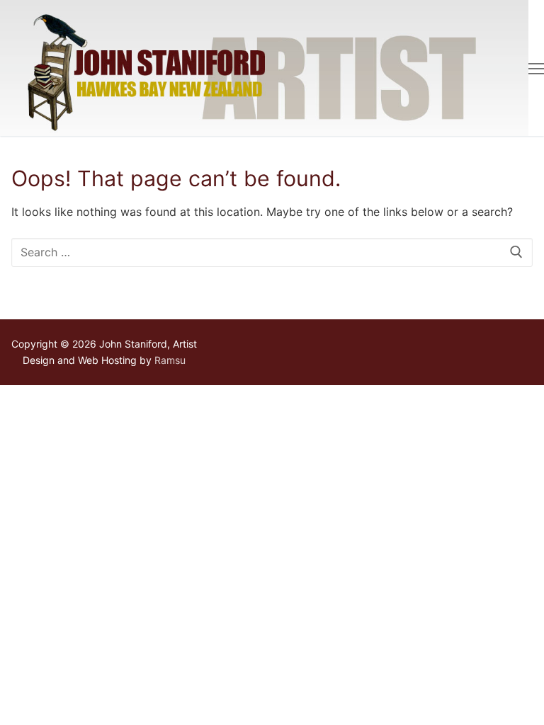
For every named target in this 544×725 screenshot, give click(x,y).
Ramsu (170, 360)
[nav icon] (536, 68)
